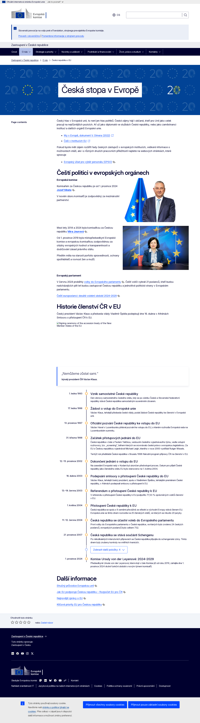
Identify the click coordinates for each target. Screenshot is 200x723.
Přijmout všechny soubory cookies (105, 704)
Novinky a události (70, 51)
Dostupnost (164, 686)
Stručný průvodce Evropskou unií (75, 585)
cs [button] (118, 14)
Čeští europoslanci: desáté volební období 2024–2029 (87, 295)
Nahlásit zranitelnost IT (22, 686)
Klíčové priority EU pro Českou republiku (79, 604)
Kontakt (75, 680)
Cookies (98, 686)
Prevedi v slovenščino (29, 36)
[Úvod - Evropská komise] (33, 13)
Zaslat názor (47, 622)
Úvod (14, 51)
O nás (25, 51)
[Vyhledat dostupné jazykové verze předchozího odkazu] (114, 162)
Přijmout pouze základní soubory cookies (154, 704)
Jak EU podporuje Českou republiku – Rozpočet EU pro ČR (89, 592)
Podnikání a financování (99, 51)
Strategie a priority (44, 51)
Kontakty (153, 51)
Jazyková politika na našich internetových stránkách (64, 686)
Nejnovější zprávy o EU (70, 598)
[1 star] (12, 622)
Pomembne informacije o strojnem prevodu (63, 36)
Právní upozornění (145, 686)
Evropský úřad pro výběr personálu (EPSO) (88, 161)
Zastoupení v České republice (25, 60)
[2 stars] (14, 622)
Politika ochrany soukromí (119, 686)
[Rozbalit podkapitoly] (30, 52)
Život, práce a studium (130, 51)
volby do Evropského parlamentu (102, 281)
